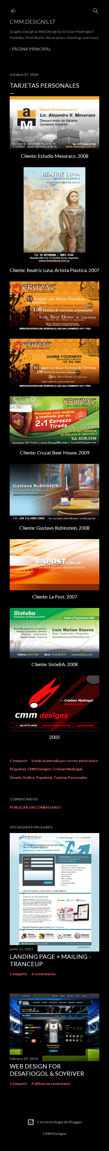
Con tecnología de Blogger (59, 1122)
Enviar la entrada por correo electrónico (64, 760)
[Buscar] (95, 10)
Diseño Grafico (22, 777)
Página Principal (31, 48)
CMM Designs (39, 769)
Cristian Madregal (67, 769)
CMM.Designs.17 (32, 21)
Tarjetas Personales (70, 777)
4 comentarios (43, 974)
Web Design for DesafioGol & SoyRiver (47, 1069)
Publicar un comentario (35, 807)
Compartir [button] (18, 760)
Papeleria (44, 777)
